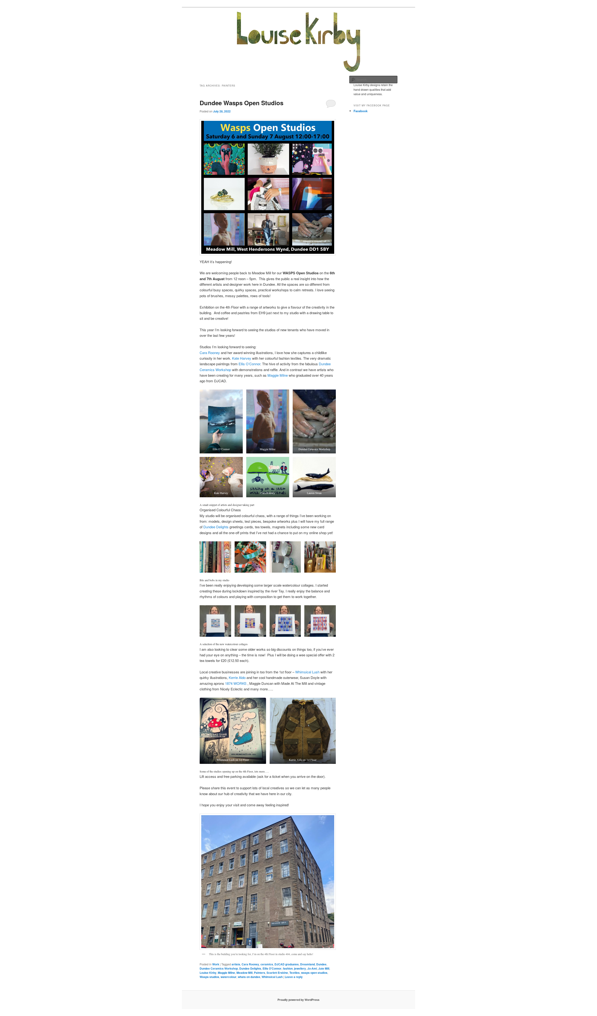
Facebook (361, 111)
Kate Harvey (241, 358)
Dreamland (307, 964)
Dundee (321, 964)
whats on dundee (249, 977)
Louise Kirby (208, 973)
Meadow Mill (244, 973)
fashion (288, 968)
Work (215, 964)
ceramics (266, 964)
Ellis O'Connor (272, 968)
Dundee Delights (216, 526)
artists (236, 964)
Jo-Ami (312, 968)
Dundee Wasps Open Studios (241, 102)
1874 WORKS (235, 683)
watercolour (228, 977)
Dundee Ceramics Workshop (219, 968)
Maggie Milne (277, 375)
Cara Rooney (210, 352)
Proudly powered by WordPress (298, 1000)
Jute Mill (323, 968)
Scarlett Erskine (277, 973)
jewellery (300, 968)
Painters (259, 973)
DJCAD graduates (286, 964)
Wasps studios (209, 977)
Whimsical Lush (307, 671)
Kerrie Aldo (237, 677)
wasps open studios (314, 973)
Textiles (294, 973)
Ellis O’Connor (249, 363)
